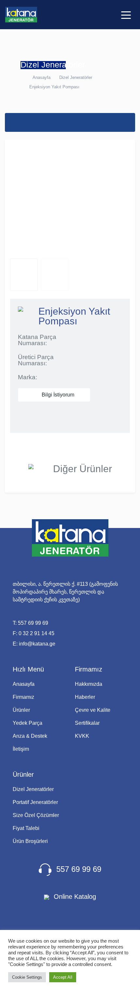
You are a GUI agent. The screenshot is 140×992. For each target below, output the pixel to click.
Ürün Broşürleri (30, 841)
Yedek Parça (27, 723)
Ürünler (21, 710)
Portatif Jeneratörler (35, 802)
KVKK (82, 736)
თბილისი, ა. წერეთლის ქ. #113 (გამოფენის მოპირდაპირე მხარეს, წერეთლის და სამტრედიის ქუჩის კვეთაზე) (65, 591)
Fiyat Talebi (26, 828)
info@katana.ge (37, 644)
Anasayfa (41, 77)
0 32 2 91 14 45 (36, 633)
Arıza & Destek (30, 736)
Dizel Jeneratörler (75, 77)
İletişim (21, 749)
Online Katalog (74, 896)
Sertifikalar (87, 723)
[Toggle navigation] (126, 14)
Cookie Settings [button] (27, 977)
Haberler (85, 697)
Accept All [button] (62, 977)
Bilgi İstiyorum (57, 394)
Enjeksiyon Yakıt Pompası (54, 86)
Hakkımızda (88, 684)
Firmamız (23, 697)
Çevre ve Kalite (92, 710)
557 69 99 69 (33, 623)
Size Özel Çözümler (36, 815)
